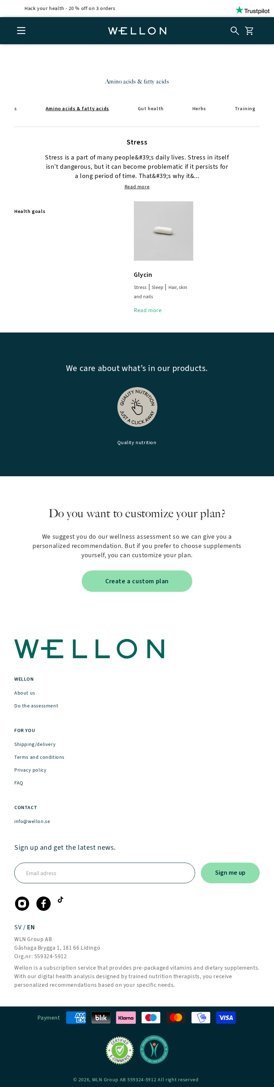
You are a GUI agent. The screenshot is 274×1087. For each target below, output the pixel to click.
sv (18, 927)
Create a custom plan (137, 581)
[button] (21, 31)
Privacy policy (30, 770)
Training (245, 108)
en (31, 927)
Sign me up (230, 872)
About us (24, 693)
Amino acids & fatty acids (77, 108)
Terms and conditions (39, 757)
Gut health (151, 108)
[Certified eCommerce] (120, 1050)
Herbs (199, 108)
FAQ (18, 782)
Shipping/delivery (35, 744)
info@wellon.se (32, 821)
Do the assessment (36, 705)
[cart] (249, 31)
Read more (148, 310)
